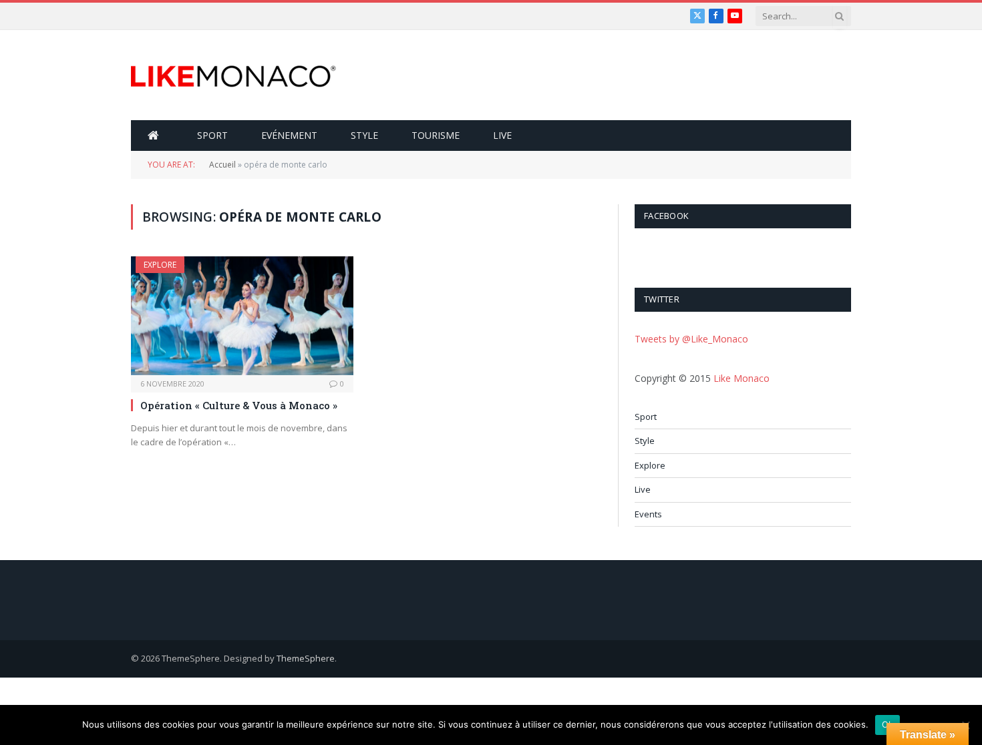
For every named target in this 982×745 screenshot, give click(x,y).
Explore (160, 264)
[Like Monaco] (233, 75)
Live (502, 135)
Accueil (222, 164)
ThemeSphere (306, 658)
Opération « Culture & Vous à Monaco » (238, 405)
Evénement (289, 135)
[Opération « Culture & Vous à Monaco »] (242, 315)
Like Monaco (741, 378)
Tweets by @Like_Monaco (691, 338)
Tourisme (436, 135)
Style (364, 135)
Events (648, 514)
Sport (212, 135)
